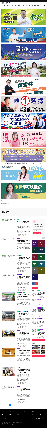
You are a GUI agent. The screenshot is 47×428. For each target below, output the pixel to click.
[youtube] (36, 283)
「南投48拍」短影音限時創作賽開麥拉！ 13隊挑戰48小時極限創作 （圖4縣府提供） (23, 389)
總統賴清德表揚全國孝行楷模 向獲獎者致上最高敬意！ (41, 302)
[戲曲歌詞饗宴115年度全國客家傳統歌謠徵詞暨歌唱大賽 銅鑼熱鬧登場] (38, 352)
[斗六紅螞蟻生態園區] (23, 104)
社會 (10, 5)
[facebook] (33, 283)
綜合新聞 (18, 5)
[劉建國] (23, 87)
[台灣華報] (6, 2)
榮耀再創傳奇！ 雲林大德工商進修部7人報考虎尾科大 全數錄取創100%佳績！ (23, 277)
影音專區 (37, 5)
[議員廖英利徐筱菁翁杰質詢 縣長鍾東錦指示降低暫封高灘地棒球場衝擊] (43, 347)
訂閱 (35, 233)
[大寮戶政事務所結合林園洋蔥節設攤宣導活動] (34, 347)
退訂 (39, 233)
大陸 (32, 5)
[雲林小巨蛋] (23, 200)
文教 (26, 5)
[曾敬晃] (23, 121)
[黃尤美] (23, 69)
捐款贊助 (7, 422)
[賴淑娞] (23, 139)
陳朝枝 (19, 401)
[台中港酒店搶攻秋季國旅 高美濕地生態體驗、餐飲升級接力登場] (8, 296)
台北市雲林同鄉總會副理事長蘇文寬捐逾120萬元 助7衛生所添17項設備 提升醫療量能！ (23, 333)
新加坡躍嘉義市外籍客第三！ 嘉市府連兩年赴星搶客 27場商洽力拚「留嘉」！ (23, 259)
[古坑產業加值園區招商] (23, 203)
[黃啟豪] (23, 17)
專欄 (35, 5)
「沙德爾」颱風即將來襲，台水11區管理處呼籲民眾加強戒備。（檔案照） (23, 315)
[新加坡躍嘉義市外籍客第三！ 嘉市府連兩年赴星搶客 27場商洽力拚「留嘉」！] (8, 257)
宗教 (13, 5)
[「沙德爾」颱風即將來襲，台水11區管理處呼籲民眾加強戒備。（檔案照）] (8, 316)
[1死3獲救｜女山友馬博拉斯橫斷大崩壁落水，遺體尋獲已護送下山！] (8, 220)
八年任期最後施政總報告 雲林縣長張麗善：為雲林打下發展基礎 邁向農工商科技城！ (23, 352)
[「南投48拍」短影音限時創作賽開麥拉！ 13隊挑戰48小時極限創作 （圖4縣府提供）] (8, 387)
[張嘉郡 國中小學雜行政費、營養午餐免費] (23, 173)
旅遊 (24, 5)
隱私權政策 (18, 422)
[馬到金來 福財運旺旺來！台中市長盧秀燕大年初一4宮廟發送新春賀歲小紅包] (34, 352)
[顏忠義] (23, 34)
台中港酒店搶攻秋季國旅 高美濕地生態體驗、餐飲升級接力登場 (23, 296)
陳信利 (19, 270)
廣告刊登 (3, 422)
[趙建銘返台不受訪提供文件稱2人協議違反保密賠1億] (43, 352)
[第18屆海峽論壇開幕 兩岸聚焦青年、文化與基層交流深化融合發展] (38, 347)
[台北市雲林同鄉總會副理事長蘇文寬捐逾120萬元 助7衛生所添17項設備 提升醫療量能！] (8, 333)
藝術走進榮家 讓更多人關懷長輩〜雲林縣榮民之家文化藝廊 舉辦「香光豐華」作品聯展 (23, 371)
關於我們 (10, 422)
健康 (21, 5)
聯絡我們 (14, 422)
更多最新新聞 (38, 339)
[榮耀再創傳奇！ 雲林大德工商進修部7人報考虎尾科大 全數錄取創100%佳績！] (8, 275)
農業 (15, 5)
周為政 (19, 326)
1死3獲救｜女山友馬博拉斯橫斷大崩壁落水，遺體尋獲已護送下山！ (23, 223)
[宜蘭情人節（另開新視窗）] (23, 52)
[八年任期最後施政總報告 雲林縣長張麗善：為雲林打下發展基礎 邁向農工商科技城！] (8, 352)
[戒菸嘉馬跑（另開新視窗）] (23, 156)
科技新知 (29, 5)
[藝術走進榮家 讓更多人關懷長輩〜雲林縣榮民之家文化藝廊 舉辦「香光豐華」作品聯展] (8, 371)
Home (5, 5)
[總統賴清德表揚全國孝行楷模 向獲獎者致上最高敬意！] (8, 239)
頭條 (8, 5)
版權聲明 (21, 422)
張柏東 (19, 234)
